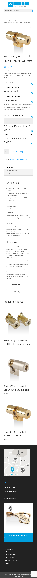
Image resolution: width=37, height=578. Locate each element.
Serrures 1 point (9, 557)
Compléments (9, 549)
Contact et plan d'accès (10, 492)
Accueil (5, 20)
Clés (6, 546)
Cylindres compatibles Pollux (18, 159)
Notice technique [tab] (11, 171)
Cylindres (10, 20)
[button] (30, 27)
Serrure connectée (10, 555)
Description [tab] (9, 167)
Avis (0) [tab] (8, 174)
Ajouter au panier (20, 151)
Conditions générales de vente (21, 574)
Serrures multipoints (11, 560)
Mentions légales (18, 576)
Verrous (7, 563)
